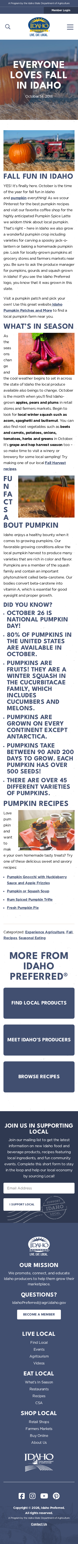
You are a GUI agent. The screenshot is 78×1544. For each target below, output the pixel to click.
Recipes (10, 938)
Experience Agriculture (45, 932)
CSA (39, 1403)
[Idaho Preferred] (39, 26)
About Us (39, 1442)
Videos (39, 1363)
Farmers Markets (39, 1429)
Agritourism (39, 1356)
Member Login (61, 10)
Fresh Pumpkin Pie (23, 908)
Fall (69, 932)
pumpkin (18, 198)
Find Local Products (39, 1003)
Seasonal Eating (32, 938)
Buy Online (39, 1435)
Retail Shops (39, 1422)
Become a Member (39, 1314)
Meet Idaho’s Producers (39, 1040)
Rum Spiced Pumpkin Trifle (30, 899)
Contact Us (39, 1524)
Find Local (38, 1342)
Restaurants (39, 1389)
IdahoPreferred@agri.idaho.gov (39, 1302)
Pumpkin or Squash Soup (28, 891)
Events (39, 1349)
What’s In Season (39, 1382)
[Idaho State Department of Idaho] (39, 1462)
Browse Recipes (39, 1077)
